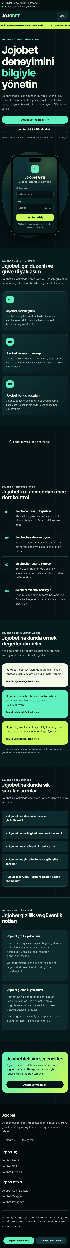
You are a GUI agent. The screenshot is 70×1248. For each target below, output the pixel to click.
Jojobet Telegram (12, 1196)
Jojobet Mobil (10, 1160)
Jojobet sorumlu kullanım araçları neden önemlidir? (33, 879)
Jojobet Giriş (35, 217)
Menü (62, 16)
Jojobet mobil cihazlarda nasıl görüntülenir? (26, 818)
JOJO (11, 15)
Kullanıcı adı (22, 188)
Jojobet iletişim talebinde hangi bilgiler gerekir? (32, 861)
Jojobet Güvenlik (12, 1171)
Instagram (28, 1140)
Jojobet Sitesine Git (18, 1240)
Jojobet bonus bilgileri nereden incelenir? (35, 833)
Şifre (33, 204)
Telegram (10, 1140)
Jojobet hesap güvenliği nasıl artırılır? (32, 846)
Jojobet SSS (9, 1166)
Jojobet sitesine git (35, 119)
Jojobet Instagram (13, 1202)
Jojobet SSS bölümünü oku (35, 129)
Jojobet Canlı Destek (15, 1190)
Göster (48, 208)
